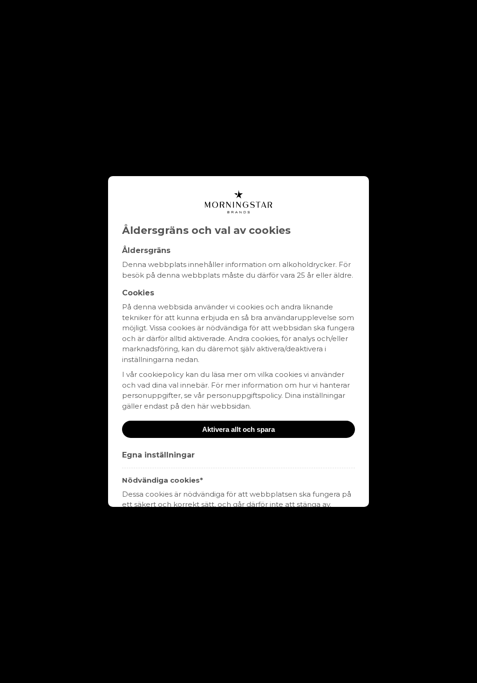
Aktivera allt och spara (238, 429)
